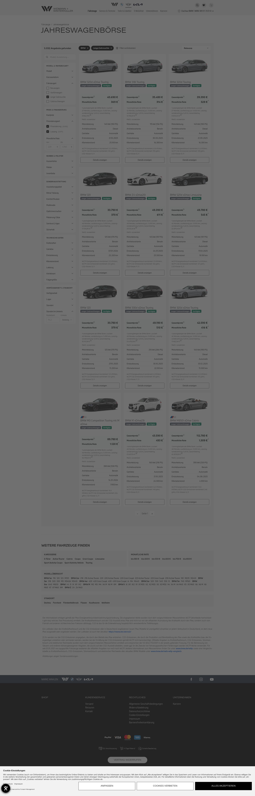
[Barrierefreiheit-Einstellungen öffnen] (5, 788)
